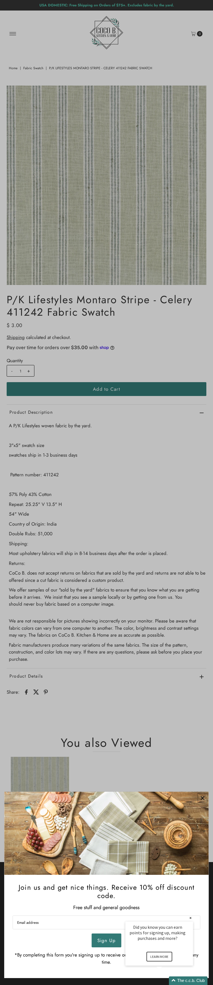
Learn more (159, 957)
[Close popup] (202, 798)
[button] (165, 980)
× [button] (190, 917)
